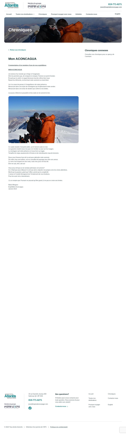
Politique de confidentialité (59, 427)
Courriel (66, 369)
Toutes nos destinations (24, 14)
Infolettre (79, 14)
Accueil (9, 14)
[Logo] (11, 5)
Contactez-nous (91, 14)
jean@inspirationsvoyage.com (111, 7)
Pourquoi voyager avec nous (61, 14)
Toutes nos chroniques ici (110, 273)
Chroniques (43, 14)
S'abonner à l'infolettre (101, 381)
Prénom (66, 360)
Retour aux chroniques (18, 50)
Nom (90, 360)
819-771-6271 (115, 4)
